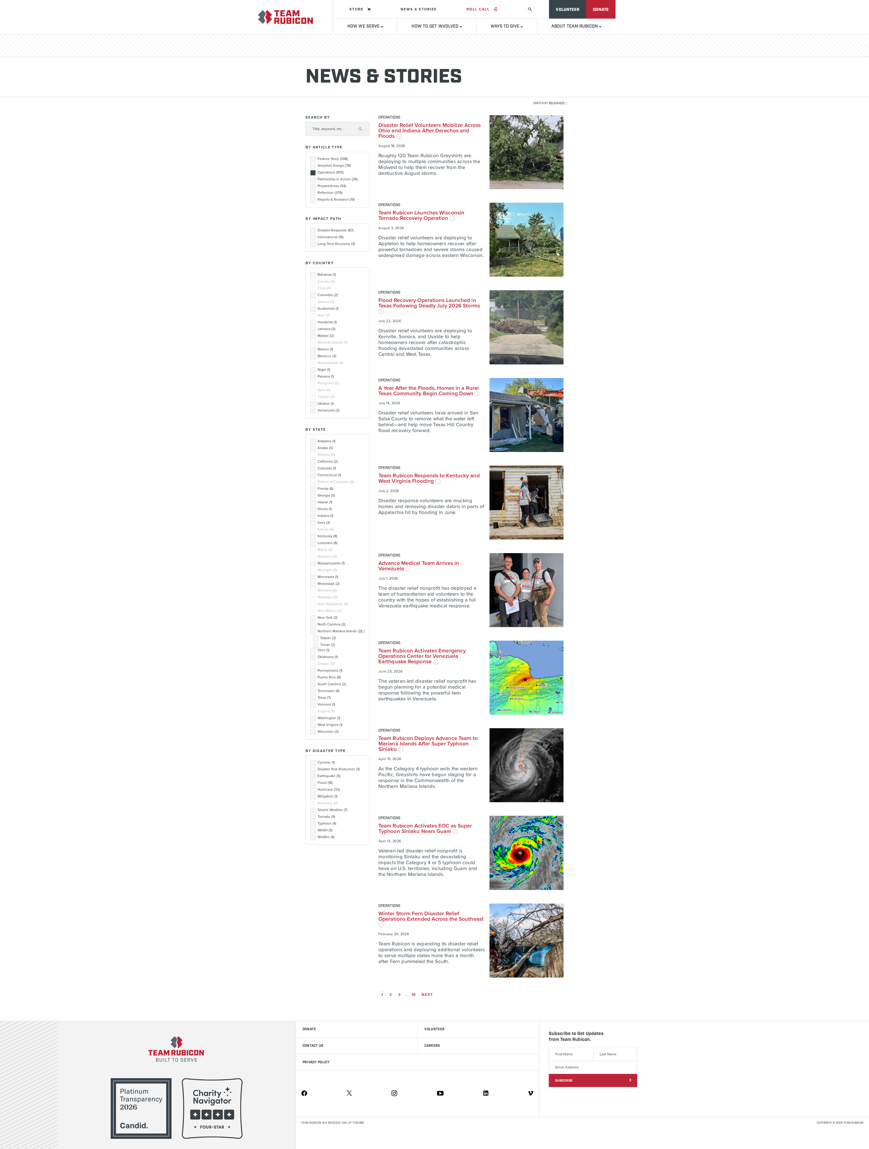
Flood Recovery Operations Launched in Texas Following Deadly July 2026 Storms (429, 303)
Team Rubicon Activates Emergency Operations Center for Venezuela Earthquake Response (422, 656)
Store (356, 9)
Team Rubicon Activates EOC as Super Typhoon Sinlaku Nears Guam (425, 829)
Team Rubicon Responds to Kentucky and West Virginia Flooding (429, 478)
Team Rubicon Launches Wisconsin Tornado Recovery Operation (421, 215)
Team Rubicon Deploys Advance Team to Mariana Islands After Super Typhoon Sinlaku (428, 743)
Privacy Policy (316, 1062)
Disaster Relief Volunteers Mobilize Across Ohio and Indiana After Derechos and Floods (429, 130)
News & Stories (419, 9)
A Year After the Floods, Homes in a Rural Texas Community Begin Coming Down (428, 391)
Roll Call (478, 9)
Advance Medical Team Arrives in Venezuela (418, 566)
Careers (432, 1046)
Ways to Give (505, 26)
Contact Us (313, 1046)
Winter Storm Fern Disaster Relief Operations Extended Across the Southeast (431, 916)
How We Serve (364, 26)
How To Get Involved (435, 26)
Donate (601, 9)
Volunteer (567, 9)
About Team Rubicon (575, 26)
